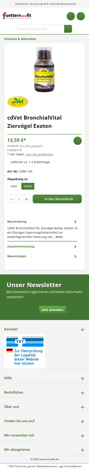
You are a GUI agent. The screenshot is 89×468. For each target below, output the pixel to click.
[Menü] (3, 29)
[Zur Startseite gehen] (17, 15)
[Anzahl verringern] (11, 199)
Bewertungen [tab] (16, 256)
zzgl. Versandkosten (39, 154)
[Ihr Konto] (81, 16)
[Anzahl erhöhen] (26, 199)
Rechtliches (13, 392)
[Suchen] (68, 29)
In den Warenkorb (58, 199)
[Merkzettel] (71, 16)
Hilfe (8, 378)
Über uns (11, 406)
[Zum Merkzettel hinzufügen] (77, 141)
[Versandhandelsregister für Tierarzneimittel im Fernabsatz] (25, 351)
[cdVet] (17, 101)
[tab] (42, 229)
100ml (28, 186)
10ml (13, 186)
